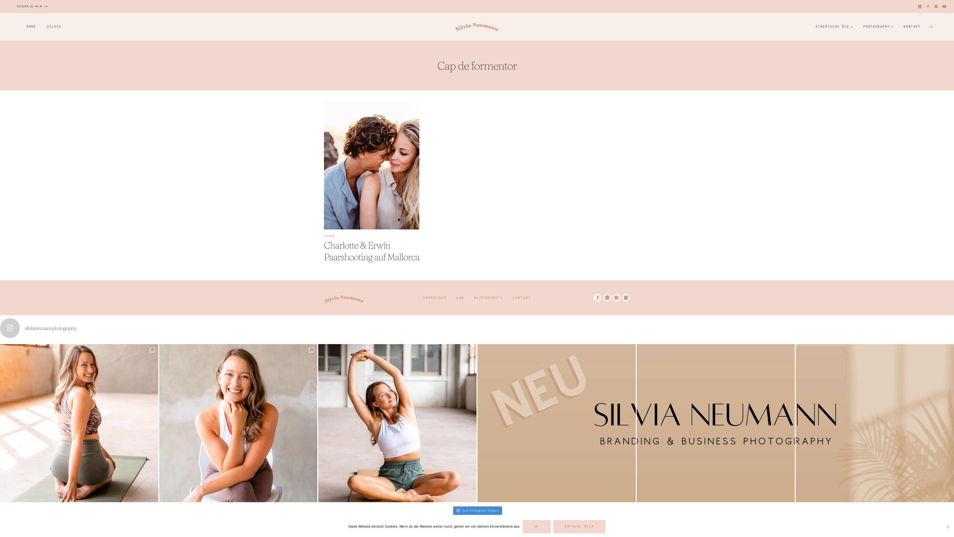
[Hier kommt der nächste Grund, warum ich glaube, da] (716, 423)
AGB (460, 298)
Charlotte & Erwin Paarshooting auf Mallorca (371, 251)
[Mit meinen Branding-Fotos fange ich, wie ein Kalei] (238, 423)
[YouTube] (944, 6)
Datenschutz (488, 298)
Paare (329, 235)
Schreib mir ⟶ (32, 6)
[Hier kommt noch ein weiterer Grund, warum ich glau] (556, 423)
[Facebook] (928, 6)
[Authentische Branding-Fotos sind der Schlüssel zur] (397, 423)
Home (31, 26)
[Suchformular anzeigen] (931, 27)
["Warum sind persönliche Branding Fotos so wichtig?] (875, 423)
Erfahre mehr (579, 526)
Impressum (435, 298)
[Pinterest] (936, 6)
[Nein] (947, 526)
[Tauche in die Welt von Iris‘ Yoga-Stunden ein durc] (79, 423)
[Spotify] (626, 298)
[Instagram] (919, 6)
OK (536, 526)
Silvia (54, 26)
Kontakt (912, 26)
